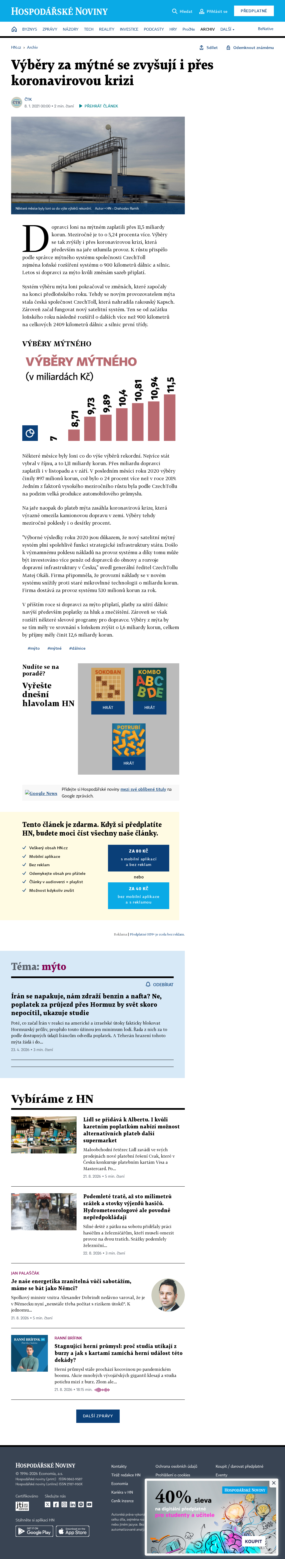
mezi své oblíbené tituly (143, 789)
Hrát (108, 707)
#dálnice (77, 648)
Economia (119, 1484)
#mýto (34, 648)
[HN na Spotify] (81, 1504)
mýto (54, 967)
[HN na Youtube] (89, 1504)
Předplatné (254, 10)
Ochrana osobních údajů (176, 1467)
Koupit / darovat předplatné (239, 1467)
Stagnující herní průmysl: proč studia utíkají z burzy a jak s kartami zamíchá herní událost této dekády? (119, 1353)
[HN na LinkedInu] (72, 1504)
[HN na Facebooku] (56, 1504)
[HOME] (14, 29)
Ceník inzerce (122, 1501)
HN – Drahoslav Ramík (123, 208)
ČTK (28, 99)
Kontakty (119, 1467)
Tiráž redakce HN (126, 1475)
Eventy (221, 1475)
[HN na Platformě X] (47, 1504)
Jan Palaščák (25, 1273)
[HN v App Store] (72, 1531)
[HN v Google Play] (34, 1531)
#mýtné (55, 648)
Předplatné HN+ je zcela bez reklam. (157, 934)
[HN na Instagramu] (64, 1504)
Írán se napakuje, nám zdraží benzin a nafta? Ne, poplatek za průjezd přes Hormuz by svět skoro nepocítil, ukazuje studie (86, 1005)
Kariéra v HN (122, 1492)
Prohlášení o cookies (173, 1475)
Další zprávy (98, 1415)
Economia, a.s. (51, 1474)
